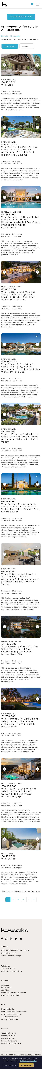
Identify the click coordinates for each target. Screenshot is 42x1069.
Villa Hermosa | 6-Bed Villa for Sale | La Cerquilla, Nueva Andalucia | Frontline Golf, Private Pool (20, 722)
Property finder (7, 1009)
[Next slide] (37, 65)
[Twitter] (16, 938)
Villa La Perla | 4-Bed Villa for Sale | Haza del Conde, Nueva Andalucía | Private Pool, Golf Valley (20, 438)
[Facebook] (2, 938)
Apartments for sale (9, 1017)
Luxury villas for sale (9, 1019)
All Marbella (15, 36)
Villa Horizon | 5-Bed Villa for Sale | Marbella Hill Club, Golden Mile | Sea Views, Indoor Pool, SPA (19, 650)
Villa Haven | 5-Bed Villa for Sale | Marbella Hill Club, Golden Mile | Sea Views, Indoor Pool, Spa (18, 792)
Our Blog (5, 990)
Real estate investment (11, 1014)
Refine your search (21, 17)
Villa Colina (8, 858)
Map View (10, 46)
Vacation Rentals (8, 1033)
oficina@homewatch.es (11, 971)
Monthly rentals (8, 1036)
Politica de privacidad (28, 1061)
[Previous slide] (4, 65)
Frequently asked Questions (13, 993)
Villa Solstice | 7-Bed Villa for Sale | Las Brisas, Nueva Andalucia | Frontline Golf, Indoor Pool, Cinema (19, 151)
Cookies (37, 1055)
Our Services (6, 988)
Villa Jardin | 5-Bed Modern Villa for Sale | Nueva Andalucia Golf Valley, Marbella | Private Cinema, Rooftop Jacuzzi (21, 579)
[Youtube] (21, 938)
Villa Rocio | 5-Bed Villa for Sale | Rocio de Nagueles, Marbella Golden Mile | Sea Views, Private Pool (18, 296)
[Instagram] (6, 938)
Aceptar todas (26, 1065)
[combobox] (26, 46)
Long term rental (8, 1038)
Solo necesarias (10, 1065)
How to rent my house (11, 1043)
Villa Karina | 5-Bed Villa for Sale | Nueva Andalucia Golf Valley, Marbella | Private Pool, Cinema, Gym (20, 508)
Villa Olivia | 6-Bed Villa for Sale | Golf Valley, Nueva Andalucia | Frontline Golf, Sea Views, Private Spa (20, 368)
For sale (4, 36)
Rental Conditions (9, 1041)
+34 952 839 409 (8, 969)
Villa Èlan (7, 85)
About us (5, 985)
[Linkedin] (11, 938)
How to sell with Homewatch (13, 1012)
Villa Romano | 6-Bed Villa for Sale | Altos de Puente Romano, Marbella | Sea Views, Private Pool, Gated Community (20, 222)
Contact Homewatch (10, 995)
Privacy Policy (26, 1055)
